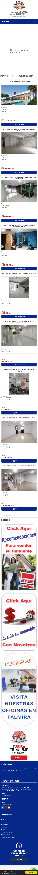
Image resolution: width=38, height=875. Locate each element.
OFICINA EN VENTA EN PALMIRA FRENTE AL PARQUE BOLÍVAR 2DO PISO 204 (19, 178)
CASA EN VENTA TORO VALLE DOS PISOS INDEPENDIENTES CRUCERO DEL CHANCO (19, 226)
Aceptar (31, 872)
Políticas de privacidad (8, 837)
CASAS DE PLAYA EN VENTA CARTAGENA (19, 81)
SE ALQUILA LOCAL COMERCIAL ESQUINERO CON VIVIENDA (18, 418)
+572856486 (23, 12)
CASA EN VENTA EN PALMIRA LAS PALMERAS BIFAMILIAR (19, 466)
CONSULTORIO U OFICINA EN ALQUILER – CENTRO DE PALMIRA (19, 370)
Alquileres (5, 824)
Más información (13, 873)
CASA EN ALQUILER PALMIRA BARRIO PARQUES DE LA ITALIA (19, 273)
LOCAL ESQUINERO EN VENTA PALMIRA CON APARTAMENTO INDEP (19, 130)
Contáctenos (6, 834)
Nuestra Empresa (7, 832)
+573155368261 (21, 14)
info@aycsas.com (6, 804)
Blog (3, 829)
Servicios (5, 827)
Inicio (4, 819)
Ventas (4, 822)
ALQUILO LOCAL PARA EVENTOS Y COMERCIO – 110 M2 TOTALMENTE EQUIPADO (19, 322)
